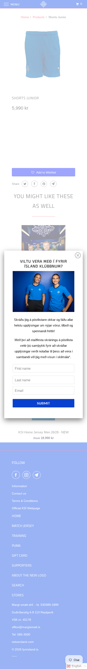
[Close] (78, 254)
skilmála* (63, 357)
